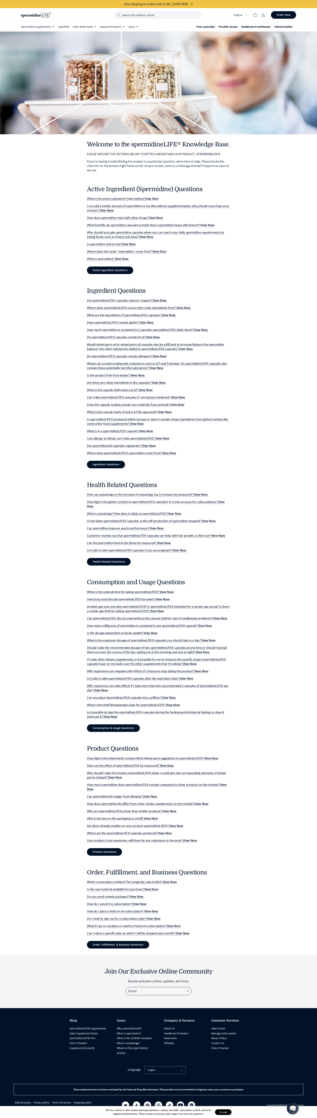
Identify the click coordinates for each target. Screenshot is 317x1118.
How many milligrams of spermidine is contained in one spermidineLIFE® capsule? (149, 626)
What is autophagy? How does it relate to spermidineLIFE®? (134, 514)
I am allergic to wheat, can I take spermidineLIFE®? (128, 438)
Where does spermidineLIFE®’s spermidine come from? (131, 453)
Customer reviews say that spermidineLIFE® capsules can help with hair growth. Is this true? (156, 536)
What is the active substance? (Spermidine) (123, 199)
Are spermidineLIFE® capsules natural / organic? (127, 300)
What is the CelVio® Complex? (134, 1038)
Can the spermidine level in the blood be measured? (129, 543)
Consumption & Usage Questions (113, 728)
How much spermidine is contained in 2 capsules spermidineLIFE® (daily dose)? (147, 330)
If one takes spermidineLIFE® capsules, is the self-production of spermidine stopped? (151, 521)
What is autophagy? (128, 1043)
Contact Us (217, 1043)
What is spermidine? (108, 259)
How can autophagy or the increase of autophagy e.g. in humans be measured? (147, 495)
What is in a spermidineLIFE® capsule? (120, 431)
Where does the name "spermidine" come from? (126, 251)
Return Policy (219, 1038)
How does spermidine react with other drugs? (125, 218)
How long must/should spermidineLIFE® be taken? (128, 599)
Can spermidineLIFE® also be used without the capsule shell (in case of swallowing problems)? (157, 618)
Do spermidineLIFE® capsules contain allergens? (126, 356)
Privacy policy (41, 1102)
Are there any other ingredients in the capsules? (126, 383)
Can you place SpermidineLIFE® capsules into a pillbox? (131, 698)
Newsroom (170, 1038)
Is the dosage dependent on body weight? (122, 633)
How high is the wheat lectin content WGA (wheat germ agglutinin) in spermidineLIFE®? (152, 758)
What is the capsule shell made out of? (120, 390)
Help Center (218, 1028)
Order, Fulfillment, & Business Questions (118, 944)
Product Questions (104, 851)
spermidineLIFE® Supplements (88, 1028)
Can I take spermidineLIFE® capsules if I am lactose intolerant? (136, 397)
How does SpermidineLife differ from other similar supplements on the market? (147, 804)
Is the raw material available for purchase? (122, 889)
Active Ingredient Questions (110, 270)
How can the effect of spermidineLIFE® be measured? (130, 766)
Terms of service (61, 1102)
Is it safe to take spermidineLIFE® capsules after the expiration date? (140, 678)
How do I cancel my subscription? (116, 904)
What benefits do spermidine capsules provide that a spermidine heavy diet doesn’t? (150, 225)
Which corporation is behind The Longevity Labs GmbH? (132, 882)
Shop (73, 1020)
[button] (293, 1108)
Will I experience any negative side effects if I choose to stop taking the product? (147, 671)
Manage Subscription (223, 1033)
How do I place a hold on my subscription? (122, 911)
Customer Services (225, 1020)
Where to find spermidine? (132, 1048)
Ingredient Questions (106, 464)
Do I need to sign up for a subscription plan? (124, 919)
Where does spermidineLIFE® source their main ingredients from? (138, 308)
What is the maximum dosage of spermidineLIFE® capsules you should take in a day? (151, 640)
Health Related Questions (109, 561)
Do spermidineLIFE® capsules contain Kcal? (123, 337)
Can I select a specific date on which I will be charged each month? (138, 933)
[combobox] (158, 15)
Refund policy (23, 1102)
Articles (121, 1053)
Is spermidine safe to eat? (111, 244)
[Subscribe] (187, 991)
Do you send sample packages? (115, 897)
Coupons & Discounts (82, 1048)
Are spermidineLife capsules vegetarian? (121, 446)
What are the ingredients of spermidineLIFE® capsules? (131, 315)
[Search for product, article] (118, 15)
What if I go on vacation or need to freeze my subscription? (133, 926)
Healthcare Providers (176, 1033)
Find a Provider (78, 1043)
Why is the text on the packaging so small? (122, 818)
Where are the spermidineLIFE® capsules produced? (129, 833)
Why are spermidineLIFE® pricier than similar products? (131, 811)
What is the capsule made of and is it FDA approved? (129, 412)
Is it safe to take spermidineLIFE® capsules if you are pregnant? (136, 550)
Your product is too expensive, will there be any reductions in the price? (142, 840)
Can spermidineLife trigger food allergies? (122, 796)
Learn (121, 1020)
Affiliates (169, 1043)
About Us (169, 1028)
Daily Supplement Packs (84, 1033)
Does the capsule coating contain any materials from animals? (135, 405)
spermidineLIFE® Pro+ (83, 1038)
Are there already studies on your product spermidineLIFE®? (135, 826)
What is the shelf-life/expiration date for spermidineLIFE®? (133, 705)
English (151, 1070)
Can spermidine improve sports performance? (125, 528)
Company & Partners (179, 1020)
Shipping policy (83, 1102)
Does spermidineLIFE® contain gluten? (120, 322)
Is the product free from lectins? (116, 375)
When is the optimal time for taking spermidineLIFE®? (130, 592)
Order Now (283, 15)
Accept (223, 1112)
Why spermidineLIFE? (129, 1028)
